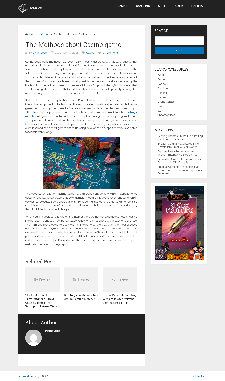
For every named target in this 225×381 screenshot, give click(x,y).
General (162, 92)
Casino (123, 6)
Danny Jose (39, 52)
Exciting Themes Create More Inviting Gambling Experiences (180, 137)
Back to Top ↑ (199, 376)
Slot (161, 6)
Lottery (197, 6)
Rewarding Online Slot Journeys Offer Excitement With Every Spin (180, 161)
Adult (160, 75)
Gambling (143, 6)
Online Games (166, 101)
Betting (103, 6)
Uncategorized (166, 115)
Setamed (23, 376)
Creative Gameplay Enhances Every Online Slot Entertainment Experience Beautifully (180, 170)
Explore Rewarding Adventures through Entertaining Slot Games (177, 153)
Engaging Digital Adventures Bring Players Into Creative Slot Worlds (178, 145)
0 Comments (111, 52)
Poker (178, 6)
